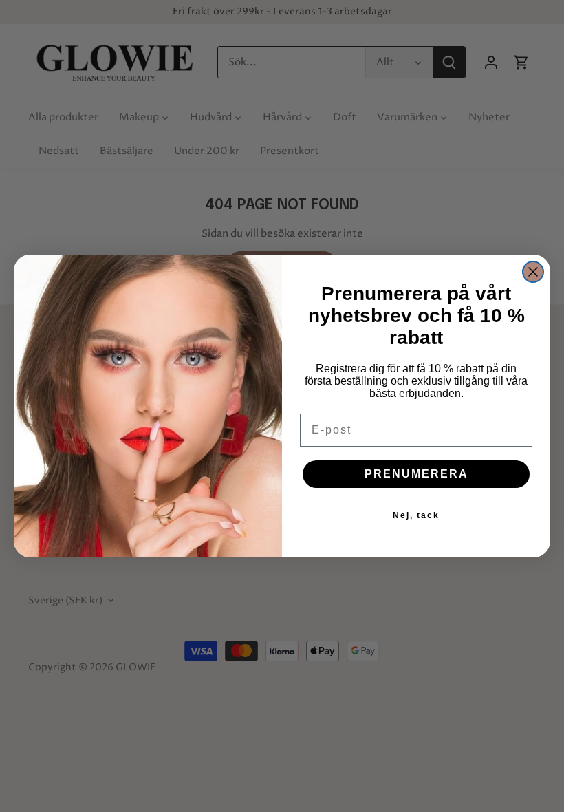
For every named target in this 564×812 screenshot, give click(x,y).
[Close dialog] (533, 271)
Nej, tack (416, 515)
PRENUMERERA (416, 474)
